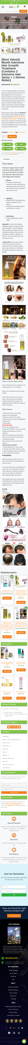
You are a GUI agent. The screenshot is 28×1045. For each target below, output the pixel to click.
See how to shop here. (13, 154)
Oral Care (5, 761)
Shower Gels (5, 743)
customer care (10, 805)
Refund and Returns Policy (13, 1006)
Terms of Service (13, 1009)
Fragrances (5, 746)
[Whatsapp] (17, 3)
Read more (7, 598)
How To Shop (13, 993)
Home (2, 20)
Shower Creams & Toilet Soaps (11, 740)
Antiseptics (5, 736)
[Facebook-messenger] (8, 726)
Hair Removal (6, 768)
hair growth (21, 132)
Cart (13, 979)
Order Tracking (13, 970)
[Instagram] (14, 3)
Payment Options (13, 990)
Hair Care (7, 20)
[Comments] (15, 726)
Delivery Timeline (13, 987)
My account (13, 973)
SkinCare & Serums (7, 765)
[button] (3, 7)
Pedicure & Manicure (8, 758)
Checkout (13, 976)
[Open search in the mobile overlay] (16, 11)
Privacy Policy (13, 1012)
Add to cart (12, 136)
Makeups (5, 755)
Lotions (4, 752)
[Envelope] (19, 726)
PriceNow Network (17, 1042)
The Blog (13, 999)
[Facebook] (11, 3)
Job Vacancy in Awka (13, 1015)
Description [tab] (6, 159)
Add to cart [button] (7, 637)
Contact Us (13, 996)
